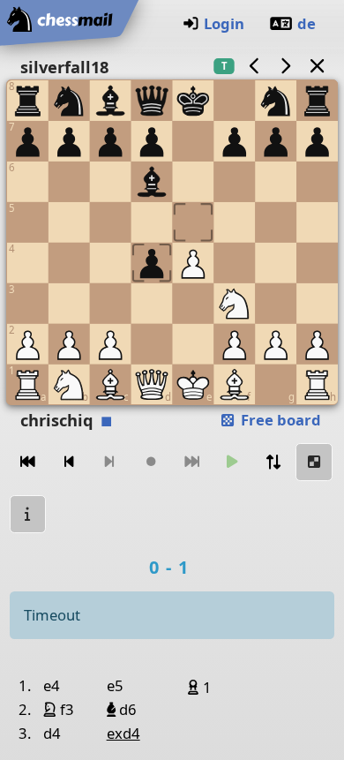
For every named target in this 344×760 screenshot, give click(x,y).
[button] (195, 686)
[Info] (28, 514)
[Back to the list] (316, 66)
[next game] (285, 66)
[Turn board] (273, 462)
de (306, 23)
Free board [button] (279, 420)
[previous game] (254, 66)
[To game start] (28, 462)
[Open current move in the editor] (314, 462)
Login (224, 23)
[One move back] (68, 462)
